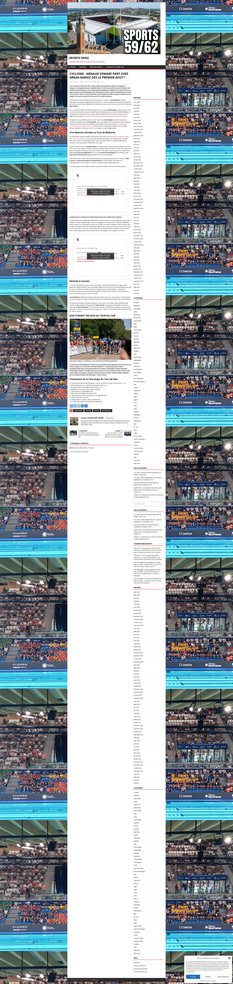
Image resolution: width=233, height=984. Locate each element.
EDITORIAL (82, 67)
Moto (135, 409)
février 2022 (137, 266)
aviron (135, 312)
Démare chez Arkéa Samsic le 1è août (82, 448)
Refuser (208, 976)
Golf (135, 354)
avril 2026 (136, 114)
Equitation (137, 342)
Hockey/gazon (138, 369)
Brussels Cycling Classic (120, 116)
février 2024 (137, 193)
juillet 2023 (137, 214)
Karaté (136, 387)
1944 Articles (109, 418)
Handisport (137, 366)
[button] (229, 958)
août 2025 (137, 138)
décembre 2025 (138, 126)
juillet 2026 (137, 105)
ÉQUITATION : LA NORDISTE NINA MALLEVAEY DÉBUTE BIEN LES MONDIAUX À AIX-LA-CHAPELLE (148, 490)
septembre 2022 (138, 245)
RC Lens (136, 427)
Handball (136, 363)
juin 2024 (136, 181)
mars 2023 (137, 226)
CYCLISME (88, 410)
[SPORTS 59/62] (113, 53)
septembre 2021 (138, 281)
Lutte (135, 406)
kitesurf (136, 393)
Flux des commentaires (140, 969)
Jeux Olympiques (138, 378)
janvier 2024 (137, 196)
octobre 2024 (138, 169)
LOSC (135, 403)
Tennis (136, 445)
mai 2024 (136, 184)
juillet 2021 (137, 287)
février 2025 (137, 157)
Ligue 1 (136, 396)
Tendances (137, 442)
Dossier (136, 336)
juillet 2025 (137, 141)
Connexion (137, 962)
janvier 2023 (137, 232)
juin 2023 (136, 217)
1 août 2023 (122, 191)
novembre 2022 (138, 239)
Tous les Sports (138, 451)
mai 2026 (136, 111)
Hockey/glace (138, 372)
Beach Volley (137, 321)
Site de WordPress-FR (140, 972)
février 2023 (137, 229)
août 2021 (137, 284)
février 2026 (137, 120)
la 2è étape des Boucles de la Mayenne (95, 116)
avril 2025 (136, 151)
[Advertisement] (148, 83)
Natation (136, 412)
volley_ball (137, 460)
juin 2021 (136, 290)
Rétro (135, 430)
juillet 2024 (137, 178)
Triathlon (136, 454)
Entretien (136, 339)
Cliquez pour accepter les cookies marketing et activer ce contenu (100, 192)
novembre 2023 (138, 202)
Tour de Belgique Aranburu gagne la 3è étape (147, 562)
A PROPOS (213, 981)
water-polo (137, 463)
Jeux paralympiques (139, 381)
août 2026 (137, 102)
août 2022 (137, 248)
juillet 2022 (137, 251)
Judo (135, 384)
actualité (136, 302)
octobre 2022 (138, 242)
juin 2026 (136, 108)
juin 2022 (136, 254)
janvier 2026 (137, 123)
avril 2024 (136, 187)
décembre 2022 (138, 236)
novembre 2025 (138, 129)
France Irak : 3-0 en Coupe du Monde (145, 555)
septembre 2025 (138, 135)
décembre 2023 (138, 199)
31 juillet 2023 (75, 82)
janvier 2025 (137, 160)
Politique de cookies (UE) (115, 67)
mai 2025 (136, 147)
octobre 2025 (138, 132)
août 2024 (137, 175)
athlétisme (137, 305)
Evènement (137, 348)
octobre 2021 (138, 278)
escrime (136, 345)
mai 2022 (136, 257)
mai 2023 (136, 220)
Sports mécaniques (139, 439)
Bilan (135, 324)
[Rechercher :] (148, 503)
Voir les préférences (223, 976)
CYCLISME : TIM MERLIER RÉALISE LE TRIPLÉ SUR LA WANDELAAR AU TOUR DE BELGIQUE (146, 574)
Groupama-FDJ (106, 410)
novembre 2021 (138, 275)
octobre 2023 (138, 205)
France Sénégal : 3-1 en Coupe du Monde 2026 (147, 579)
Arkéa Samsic (78, 410)
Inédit (135, 375)
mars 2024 (137, 190)
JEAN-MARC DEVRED (87, 82)
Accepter (193, 976)
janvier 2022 (137, 269)
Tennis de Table (138, 448)
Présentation (137, 421)
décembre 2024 (138, 163)
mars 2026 (137, 117)
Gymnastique (137, 357)
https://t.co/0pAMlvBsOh (85, 259)
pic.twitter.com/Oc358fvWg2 (85, 261)
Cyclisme (98, 82)
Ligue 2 (136, 400)
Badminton (137, 315)
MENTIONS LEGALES (96, 67)
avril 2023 (136, 223)
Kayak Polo (137, 390)
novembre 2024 (138, 166)
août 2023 (137, 211)
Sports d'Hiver (138, 436)
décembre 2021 (138, 272)
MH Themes (95, 980)
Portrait (136, 418)
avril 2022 (136, 260)
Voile (135, 457)
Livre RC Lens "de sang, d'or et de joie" (145, 548)
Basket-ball (137, 318)
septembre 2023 (138, 208)
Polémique (137, 415)
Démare (96, 410)
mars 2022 (137, 263)
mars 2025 (137, 154)
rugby (135, 433)
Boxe (135, 327)
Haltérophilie (137, 360)
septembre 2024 (138, 172)
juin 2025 (136, 144)
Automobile (137, 308)
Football (136, 351)
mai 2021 (136, 293)
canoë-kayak (137, 330)
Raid (135, 424)
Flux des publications (140, 965)
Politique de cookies (204, 981)
